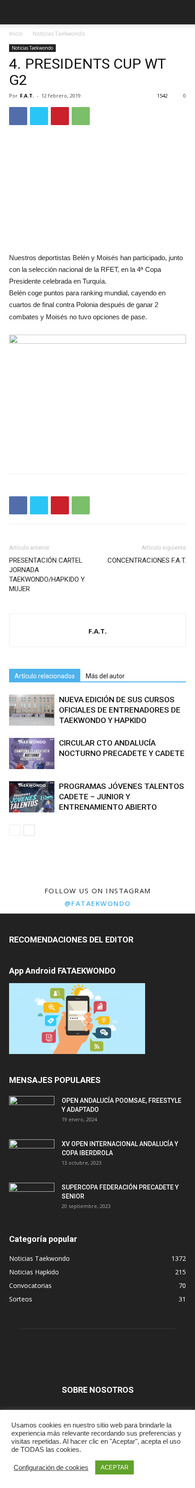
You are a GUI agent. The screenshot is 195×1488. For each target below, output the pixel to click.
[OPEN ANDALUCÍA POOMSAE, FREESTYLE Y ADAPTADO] (31, 1112)
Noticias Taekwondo (59, 33)
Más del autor (105, 676)
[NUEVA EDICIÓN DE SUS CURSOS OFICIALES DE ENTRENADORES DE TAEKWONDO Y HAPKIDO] (31, 710)
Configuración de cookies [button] (51, 1467)
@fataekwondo (97, 903)
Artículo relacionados (45, 676)
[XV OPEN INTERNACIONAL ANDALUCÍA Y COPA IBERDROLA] (31, 1155)
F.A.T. (27, 95)
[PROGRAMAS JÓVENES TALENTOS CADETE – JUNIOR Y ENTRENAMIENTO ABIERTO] (31, 796)
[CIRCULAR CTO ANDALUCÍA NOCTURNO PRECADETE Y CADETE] (31, 753)
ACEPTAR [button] (114, 1467)
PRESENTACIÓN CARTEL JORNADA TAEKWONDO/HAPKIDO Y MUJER (47, 574)
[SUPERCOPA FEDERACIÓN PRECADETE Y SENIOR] (31, 1198)
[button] (182, 12)
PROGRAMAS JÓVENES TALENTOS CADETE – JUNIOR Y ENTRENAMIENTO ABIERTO (121, 797)
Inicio (16, 33)
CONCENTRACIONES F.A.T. (146, 560)
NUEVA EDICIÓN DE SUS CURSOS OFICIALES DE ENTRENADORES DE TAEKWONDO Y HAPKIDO (119, 710)
